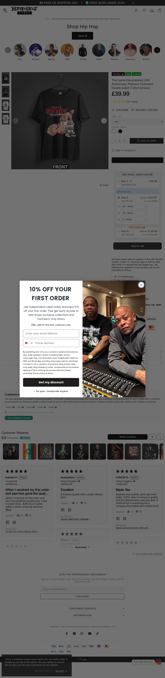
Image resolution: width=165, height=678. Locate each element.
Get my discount (51, 382)
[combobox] (28, 343)
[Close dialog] (141, 285)
